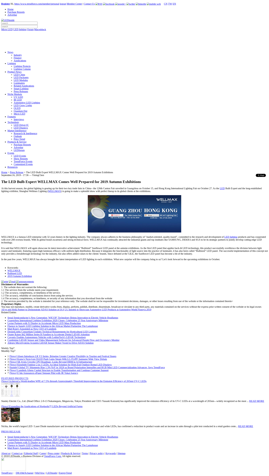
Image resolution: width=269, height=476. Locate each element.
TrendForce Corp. (53, 456)
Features (11, 116)
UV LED (18, 97)
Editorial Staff (31, 453)
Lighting (11, 63)
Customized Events (23, 164)
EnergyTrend (65, 473)
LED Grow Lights (23, 105)
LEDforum (19, 150)
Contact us (17, 453)
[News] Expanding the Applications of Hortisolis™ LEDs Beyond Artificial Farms (42, 406)
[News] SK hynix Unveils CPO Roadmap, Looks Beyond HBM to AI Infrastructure (50, 362)
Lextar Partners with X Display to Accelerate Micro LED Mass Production (44, 323)
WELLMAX (54, 191)
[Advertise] (134, 37)
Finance (17, 57)
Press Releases (21, 91)
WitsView (40, 473)
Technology (13, 122)
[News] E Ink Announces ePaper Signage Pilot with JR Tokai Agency (43, 373)
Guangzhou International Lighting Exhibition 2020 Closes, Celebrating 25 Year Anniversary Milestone (57, 320)
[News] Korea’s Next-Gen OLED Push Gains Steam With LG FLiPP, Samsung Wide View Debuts (58, 359)
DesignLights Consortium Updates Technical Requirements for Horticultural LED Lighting (52, 331)
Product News (14, 71)
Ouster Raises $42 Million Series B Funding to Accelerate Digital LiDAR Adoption (48, 334)
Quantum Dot (20, 111)
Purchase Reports (16, 12)
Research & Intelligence (25, 133)
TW (170, 3)
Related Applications (24, 85)
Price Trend (19, 139)
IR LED (18, 99)
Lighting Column (22, 69)
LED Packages (21, 77)
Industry (18, 55)
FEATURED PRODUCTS (14, 378)
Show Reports (21, 158)
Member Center (74, 3)
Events (10, 153)
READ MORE (256, 401)
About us (5, 453)
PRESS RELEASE (11, 431)
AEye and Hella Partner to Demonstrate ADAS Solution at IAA (32, 309)
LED (222, 188)
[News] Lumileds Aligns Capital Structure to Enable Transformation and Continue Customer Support (59, 370)
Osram (30, 29)
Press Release (16, 172)
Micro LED (7, 29)
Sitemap (121, 453)
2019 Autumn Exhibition (19, 276)
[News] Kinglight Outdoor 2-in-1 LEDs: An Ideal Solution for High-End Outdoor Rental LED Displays (60, 364)
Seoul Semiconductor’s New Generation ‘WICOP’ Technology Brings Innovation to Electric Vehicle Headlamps (62, 317)
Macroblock (40, 29)
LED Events (20, 156)
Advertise (12, 15)
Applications (20, 60)
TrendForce (7, 473)
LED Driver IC (21, 125)
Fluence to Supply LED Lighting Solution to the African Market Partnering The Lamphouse (52, 326)
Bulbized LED (14, 273)
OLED (17, 108)
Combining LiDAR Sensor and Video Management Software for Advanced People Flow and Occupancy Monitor (63, 340)
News (10, 52)
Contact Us (89, 3)
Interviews (19, 119)
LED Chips (19, 74)
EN (174, 3)
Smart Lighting (21, 88)
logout (63, 3)
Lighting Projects (22, 66)
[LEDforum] (134, 46)
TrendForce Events (23, 161)
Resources (12, 167)
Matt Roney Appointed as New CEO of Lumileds (31, 329)
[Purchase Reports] (134, 33)
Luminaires (19, 83)
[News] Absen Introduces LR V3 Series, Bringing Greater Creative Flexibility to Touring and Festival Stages (62, 356)
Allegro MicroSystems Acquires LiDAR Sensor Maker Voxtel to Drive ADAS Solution (50, 343)
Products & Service (16, 142)
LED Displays (21, 128)
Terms (85, 453)
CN (166, 3)
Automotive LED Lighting (27, 102)
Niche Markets (14, 94)
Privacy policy (97, 453)
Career (43, 453)
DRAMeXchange (24, 473)
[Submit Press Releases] (134, 42)
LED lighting (19, 29)
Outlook (18, 136)
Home (10, 9)
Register (5, 3)
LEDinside (51, 473)
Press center (53, 453)
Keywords (111, 453)
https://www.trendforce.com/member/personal (36, 3)
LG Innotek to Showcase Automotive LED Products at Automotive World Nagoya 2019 (108, 309)
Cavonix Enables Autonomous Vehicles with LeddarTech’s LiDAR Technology (46, 337)
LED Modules (21, 80)
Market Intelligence (16, 130)
